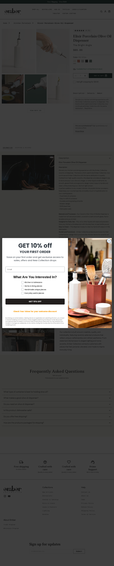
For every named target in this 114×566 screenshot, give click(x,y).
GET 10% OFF (35, 301)
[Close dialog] (109, 241)
